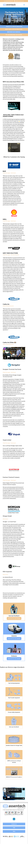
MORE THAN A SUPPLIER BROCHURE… (14, 29)
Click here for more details (14, 618)
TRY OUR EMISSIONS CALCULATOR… (14, 34)
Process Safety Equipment (14, 712)
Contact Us (14, 824)
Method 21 (14, 777)
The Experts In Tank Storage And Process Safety (14, 14)
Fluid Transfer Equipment (14, 697)
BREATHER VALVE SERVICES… (14, 32)
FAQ (14, 827)
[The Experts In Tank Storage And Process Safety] (14, 109)
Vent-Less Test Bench (14, 727)
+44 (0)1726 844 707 (9, 1)
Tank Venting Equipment (14, 683)
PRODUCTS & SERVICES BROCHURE (14, 26)
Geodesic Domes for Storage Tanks (14, 745)
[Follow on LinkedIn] (14, 819)
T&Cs (14, 831)
